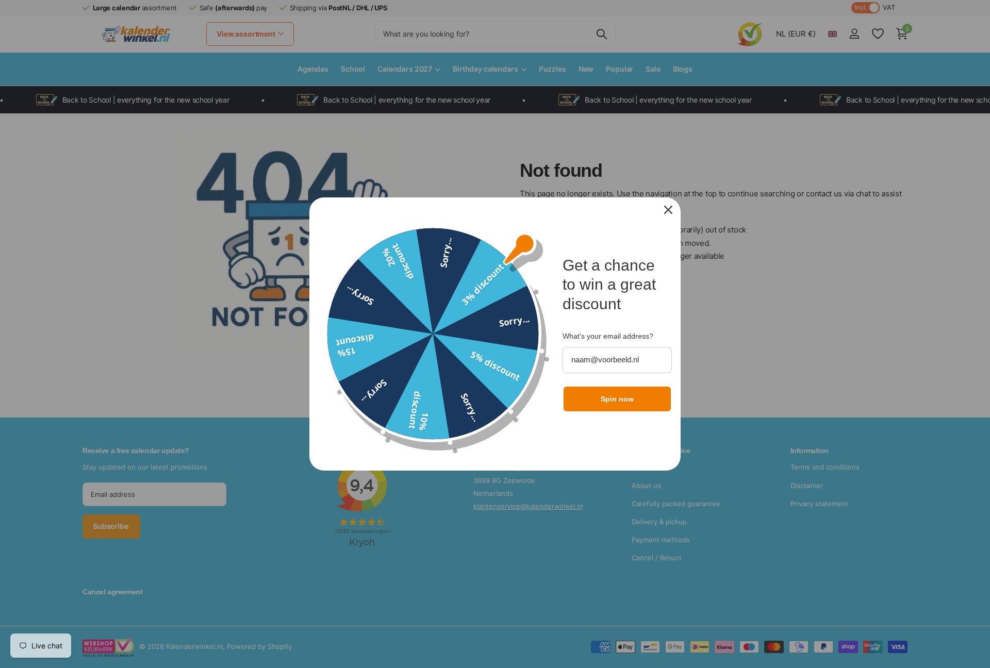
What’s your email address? (608, 336)
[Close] (668, 209)
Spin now (617, 399)
